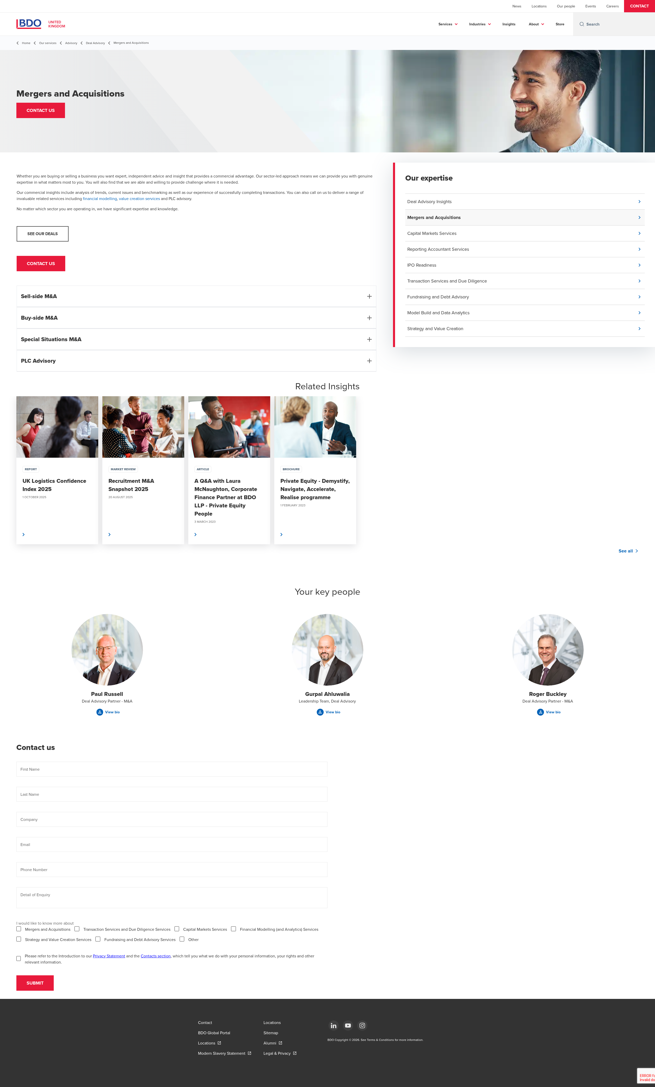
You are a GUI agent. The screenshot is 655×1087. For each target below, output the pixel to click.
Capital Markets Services (205, 929)
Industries (477, 24)
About (534, 24)
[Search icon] (581, 24)
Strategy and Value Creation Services (58, 939)
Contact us (41, 263)
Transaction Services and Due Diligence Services (126, 929)
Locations (539, 6)
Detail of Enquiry (35, 894)
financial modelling (100, 198)
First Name (30, 769)
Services (445, 24)
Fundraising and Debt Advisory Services (140, 939)
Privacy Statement (109, 956)
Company (29, 819)
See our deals (42, 234)
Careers (612, 6)
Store (560, 24)
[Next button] (646, 485)
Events (590, 6)
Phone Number (33, 869)
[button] (639, 6)
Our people (566, 6)
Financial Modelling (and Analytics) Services (279, 929)
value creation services (139, 198)
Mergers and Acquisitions (47, 929)
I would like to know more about (45, 923)
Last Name (29, 794)
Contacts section (156, 956)
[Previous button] (9, 485)
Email (25, 844)
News (516, 6)
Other (193, 939)
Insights (509, 24)
